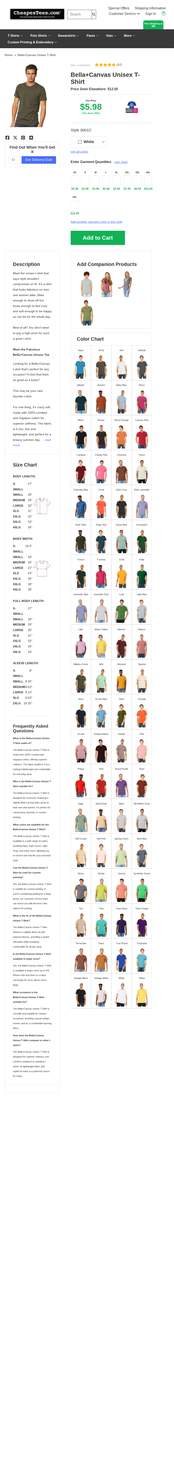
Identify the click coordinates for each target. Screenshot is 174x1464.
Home (8, 55)
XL (116, 172)
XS (74, 172)
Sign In (150, 13)
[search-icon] (94, 14)
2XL (127, 172)
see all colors (79, 151)
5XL (75, 197)
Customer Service (122, 13)
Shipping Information (150, 8)
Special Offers (118, 8)
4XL (148, 172)
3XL (137, 172)
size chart (121, 162)
